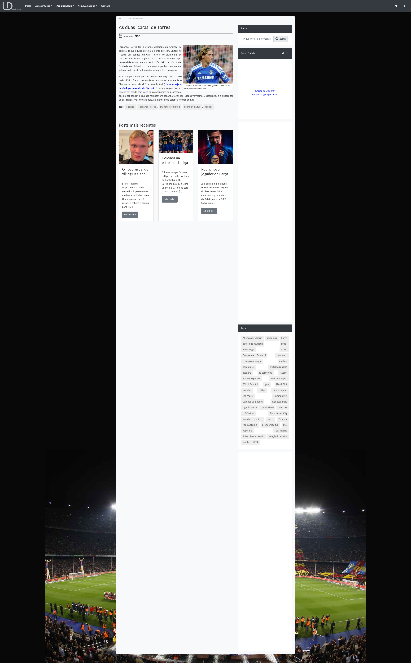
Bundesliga (248, 349)
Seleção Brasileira (277, 436)
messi (271, 419)
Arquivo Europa (86, 6)
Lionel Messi (267, 407)
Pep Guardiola (250, 425)
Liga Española (250, 407)
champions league (252, 361)
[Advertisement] (176, 266)
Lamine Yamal (279, 390)
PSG (285, 425)
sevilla (246, 442)
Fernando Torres (147, 107)
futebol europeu (279, 378)
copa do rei (248, 367)
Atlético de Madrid (252, 338)
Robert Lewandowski (253, 436)
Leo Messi (248, 396)
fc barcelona (265, 373)
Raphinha (247, 431)
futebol (283, 373)
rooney (208, 107)
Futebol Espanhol (251, 378)
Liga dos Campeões (253, 402)
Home (120, 19)
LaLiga (262, 390)
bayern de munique (253, 344)
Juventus (247, 390)
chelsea (130, 107)
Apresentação (42, 6)
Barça (284, 338)
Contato (105, 6)
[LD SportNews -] (12, 6)
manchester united (170, 107)
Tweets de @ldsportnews (265, 94)
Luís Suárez (248, 413)
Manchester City (278, 413)
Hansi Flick (281, 384)
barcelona (272, 338)
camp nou (282, 355)
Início (28, 6)
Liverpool (282, 407)
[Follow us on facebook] (404, 6)
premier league (192, 107)
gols (267, 384)
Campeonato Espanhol (254, 355)
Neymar (283, 419)
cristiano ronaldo (278, 367)
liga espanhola (279, 402)
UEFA (255, 442)
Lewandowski (280, 396)
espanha (247, 373)
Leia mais (129, 214)
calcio (284, 349)
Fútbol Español (250, 384)
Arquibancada (64, 6)
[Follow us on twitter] (396, 6)
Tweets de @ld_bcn (265, 91)
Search (282, 39)
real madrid (281, 431)
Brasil (284, 344)
